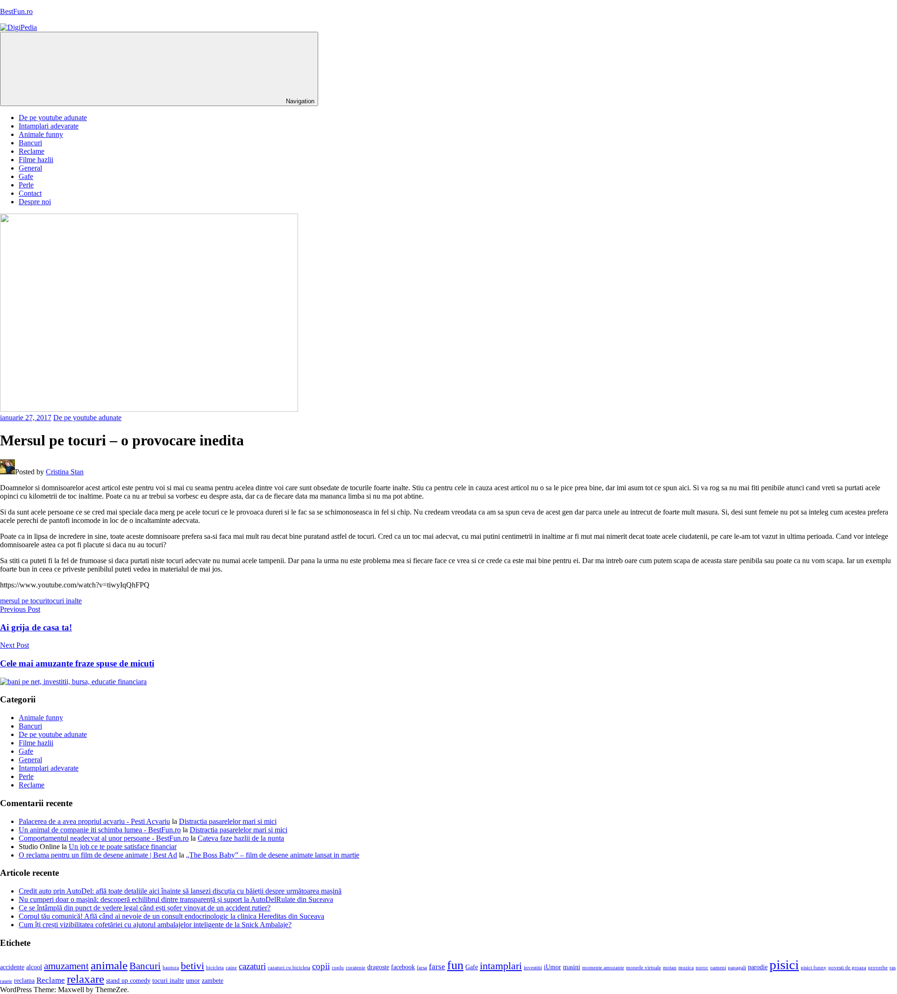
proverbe (878, 967)
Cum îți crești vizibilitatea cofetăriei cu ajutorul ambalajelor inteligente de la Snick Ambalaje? (155, 925)
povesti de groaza (847, 967)
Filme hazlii (36, 160)
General (30, 168)
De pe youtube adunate (53, 118)
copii (321, 966)
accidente (12, 967)
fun (455, 965)
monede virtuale (643, 967)
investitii (533, 967)
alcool (34, 967)
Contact (30, 193)
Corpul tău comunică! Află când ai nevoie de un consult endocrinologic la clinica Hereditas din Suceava (171, 916)
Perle (26, 185)
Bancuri (30, 143)
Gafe (26, 176)
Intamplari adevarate (48, 126)
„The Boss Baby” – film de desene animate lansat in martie (272, 855)
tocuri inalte (64, 601)
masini (571, 967)
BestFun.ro (16, 11)
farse (437, 966)
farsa (422, 967)
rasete (6, 981)
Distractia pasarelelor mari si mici (228, 821)
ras (893, 967)
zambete (212, 980)
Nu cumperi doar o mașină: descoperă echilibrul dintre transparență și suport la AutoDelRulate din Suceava (176, 899)
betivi (192, 966)
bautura (171, 967)
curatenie (355, 967)
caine (231, 967)
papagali (737, 967)
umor (193, 980)
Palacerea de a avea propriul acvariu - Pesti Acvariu (94, 821)
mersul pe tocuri (23, 601)
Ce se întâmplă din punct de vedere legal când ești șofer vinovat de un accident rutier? (145, 908)
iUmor (552, 967)
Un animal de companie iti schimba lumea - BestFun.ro (100, 830)
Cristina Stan (65, 472)
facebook (403, 967)
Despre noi (35, 202)
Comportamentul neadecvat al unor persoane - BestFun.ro (104, 838)
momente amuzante (603, 967)
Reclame (31, 151)
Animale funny (41, 134)
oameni (718, 967)
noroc (702, 967)
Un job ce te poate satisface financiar (123, 847)
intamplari (501, 966)
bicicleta (215, 967)
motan (669, 967)
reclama (24, 980)
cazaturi (252, 966)
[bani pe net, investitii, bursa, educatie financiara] (73, 682)
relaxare (85, 979)
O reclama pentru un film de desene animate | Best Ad (98, 855)
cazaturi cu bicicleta (289, 967)
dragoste (378, 967)
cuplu (338, 967)
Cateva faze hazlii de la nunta (241, 838)
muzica (686, 967)
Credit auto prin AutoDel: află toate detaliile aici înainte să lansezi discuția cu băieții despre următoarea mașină (180, 891)
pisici (784, 964)
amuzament (66, 966)
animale (109, 965)
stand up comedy (128, 980)
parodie (758, 967)
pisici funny (813, 967)
